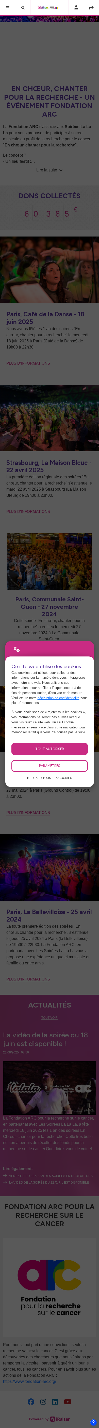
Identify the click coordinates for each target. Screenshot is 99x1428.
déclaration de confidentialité (58, 698)
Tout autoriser (49, 749)
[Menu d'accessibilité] (93, 1422)
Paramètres (49, 766)
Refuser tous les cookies (49, 777)
